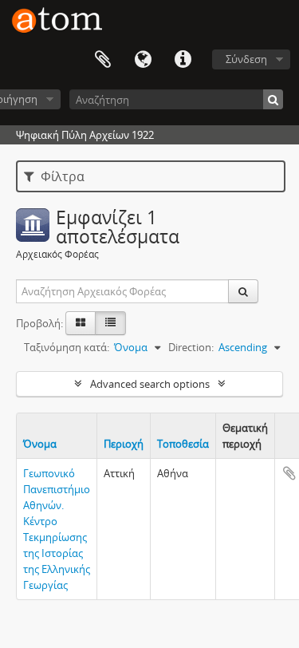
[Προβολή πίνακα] (110, 323)
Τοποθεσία (183, 444)
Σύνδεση (246, 59)
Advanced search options (150, 384)
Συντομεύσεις (183, 60)
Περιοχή (124, 444)
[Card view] (80, 323)
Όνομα (40, 444)
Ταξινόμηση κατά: (66, 347)
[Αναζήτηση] (273, 99)
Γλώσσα (143, 60)
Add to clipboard (289, 473)
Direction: (191, 347)
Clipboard (103, 60)
